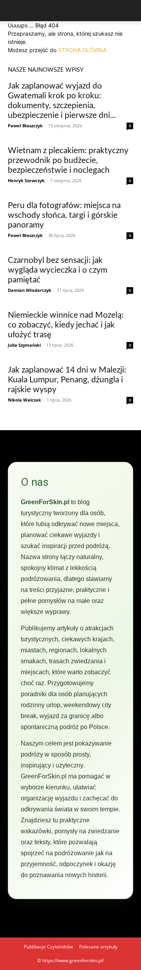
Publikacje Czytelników (48, 946)
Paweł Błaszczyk (25, 125)
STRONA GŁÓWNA (82, 50)
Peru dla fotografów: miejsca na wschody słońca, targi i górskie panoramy (64, 215)
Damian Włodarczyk (29, 290)
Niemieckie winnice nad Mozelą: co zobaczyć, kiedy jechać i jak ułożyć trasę (65, 325)
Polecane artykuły (98, 946)
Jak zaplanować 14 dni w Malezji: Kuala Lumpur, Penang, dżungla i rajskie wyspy (67, 380)
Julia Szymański (24, 345)
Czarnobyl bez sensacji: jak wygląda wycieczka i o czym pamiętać (57, 270)
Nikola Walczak (24, 400)
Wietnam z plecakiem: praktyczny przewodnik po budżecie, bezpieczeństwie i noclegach (68, 160)
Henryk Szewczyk (26, 180)
